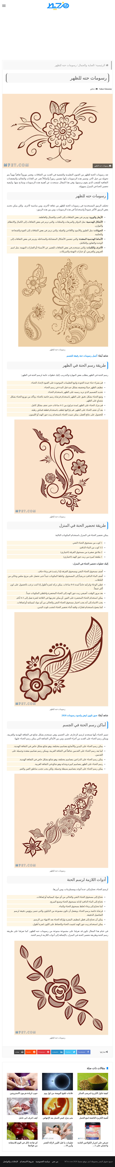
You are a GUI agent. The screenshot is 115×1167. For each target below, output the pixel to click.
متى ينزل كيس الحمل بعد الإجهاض (58, 1118)
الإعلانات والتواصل (10, 1161)
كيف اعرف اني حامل (28, 1118)
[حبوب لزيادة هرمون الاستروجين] (22, 1081)
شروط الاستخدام (27, 1161)
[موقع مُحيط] (57, 6)
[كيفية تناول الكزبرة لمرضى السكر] (92, 1081)
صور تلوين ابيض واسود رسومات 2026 (79, 715)
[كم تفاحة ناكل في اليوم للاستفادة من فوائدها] (22, 1131)
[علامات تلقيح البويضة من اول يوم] (57, 1081)
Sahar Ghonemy (105, 89)
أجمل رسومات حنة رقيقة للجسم (82, 356)
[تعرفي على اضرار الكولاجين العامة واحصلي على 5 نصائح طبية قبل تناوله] (92, 1131)
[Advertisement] (57, 36)
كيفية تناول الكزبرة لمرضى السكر (93, 1093)
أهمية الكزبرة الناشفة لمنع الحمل (93, 1118)
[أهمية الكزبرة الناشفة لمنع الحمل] (92, 1106)
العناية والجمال (86, 65)
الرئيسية (101, 65)
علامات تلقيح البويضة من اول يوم (58, 1093)
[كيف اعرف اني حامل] (22, 1106)
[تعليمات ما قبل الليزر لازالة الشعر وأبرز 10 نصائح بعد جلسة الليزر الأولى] (57, 1131)
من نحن (55, 1161)
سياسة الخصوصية (43, 1161)
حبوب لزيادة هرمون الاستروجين (24, 1093)
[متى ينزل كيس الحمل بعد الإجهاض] (57, 1106)
